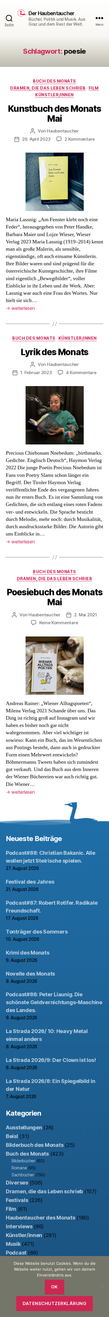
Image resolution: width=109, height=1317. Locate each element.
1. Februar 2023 (36, 372)
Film (94, 88)
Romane (19, 1167)
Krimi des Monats (27, 953)
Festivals (17, 1200)
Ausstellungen (24, 1127)
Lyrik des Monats (54, 352)
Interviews (19, 1226)
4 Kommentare (81, 372)
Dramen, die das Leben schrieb (48, 88)
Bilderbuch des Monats (34, 1145)
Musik (13, 1244)
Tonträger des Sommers (36, 932)
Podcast (16, 1253)
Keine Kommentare (58, 622)
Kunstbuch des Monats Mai (54, 113)
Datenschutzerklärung (55, 1303)
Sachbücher (23, 1174)
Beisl (12, 1136)
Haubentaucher (63, 131)
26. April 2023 (36, 139)
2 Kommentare (80, 139)
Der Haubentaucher (51, 13)
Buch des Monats (54, 81)
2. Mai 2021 (85, 614)
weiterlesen (20, 308)
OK (54, 1287)
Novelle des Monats (30, 974)
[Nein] (102, 1286)
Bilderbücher (23, 1160)
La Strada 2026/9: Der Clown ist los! (51, 1060)
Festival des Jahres (30, 882)
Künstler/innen (54, 94)
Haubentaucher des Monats (40, 1218)
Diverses (17, 1183)
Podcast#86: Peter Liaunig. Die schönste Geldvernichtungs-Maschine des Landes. (54, 1002)
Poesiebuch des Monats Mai (55, 597)
